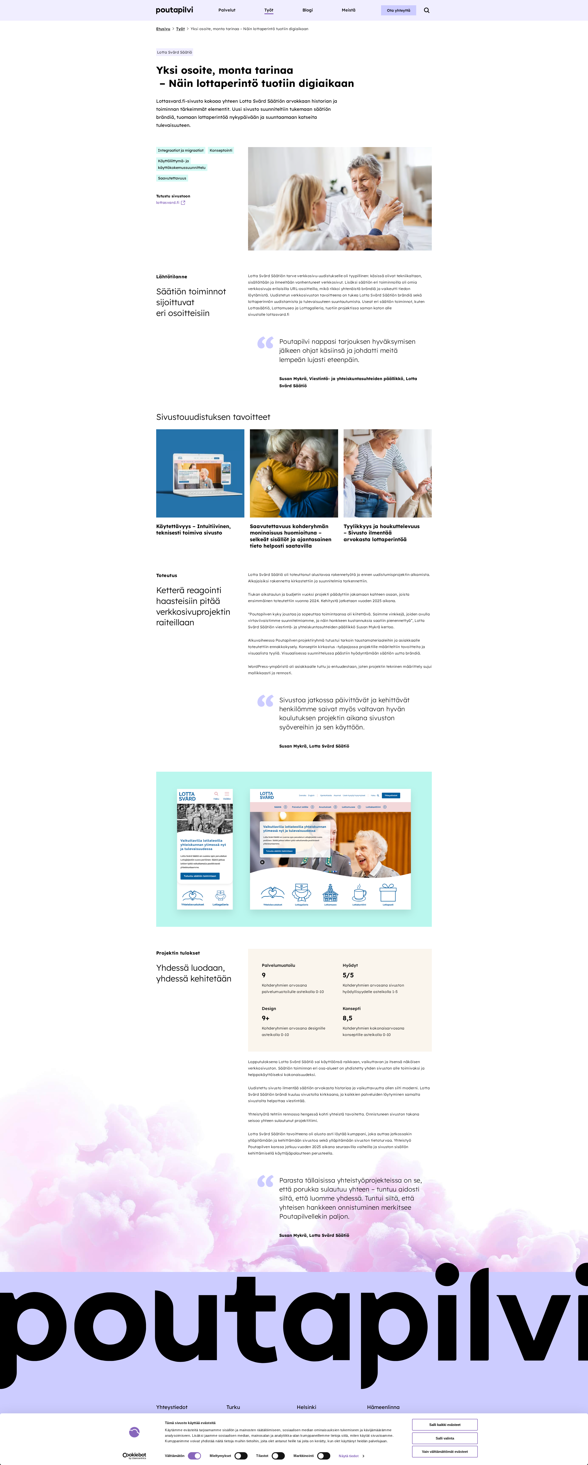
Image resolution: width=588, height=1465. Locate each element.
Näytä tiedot (348, 1456)
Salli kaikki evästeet (445, 1425)
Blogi (307, 10)
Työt (268, 10)
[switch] (241, 1455)
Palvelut (226, 10)
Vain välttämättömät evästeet (445, 1452)
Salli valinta (445, 1438)
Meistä (349, 10)
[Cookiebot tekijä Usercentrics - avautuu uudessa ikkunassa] (134, 1456)
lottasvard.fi (167, 202)
